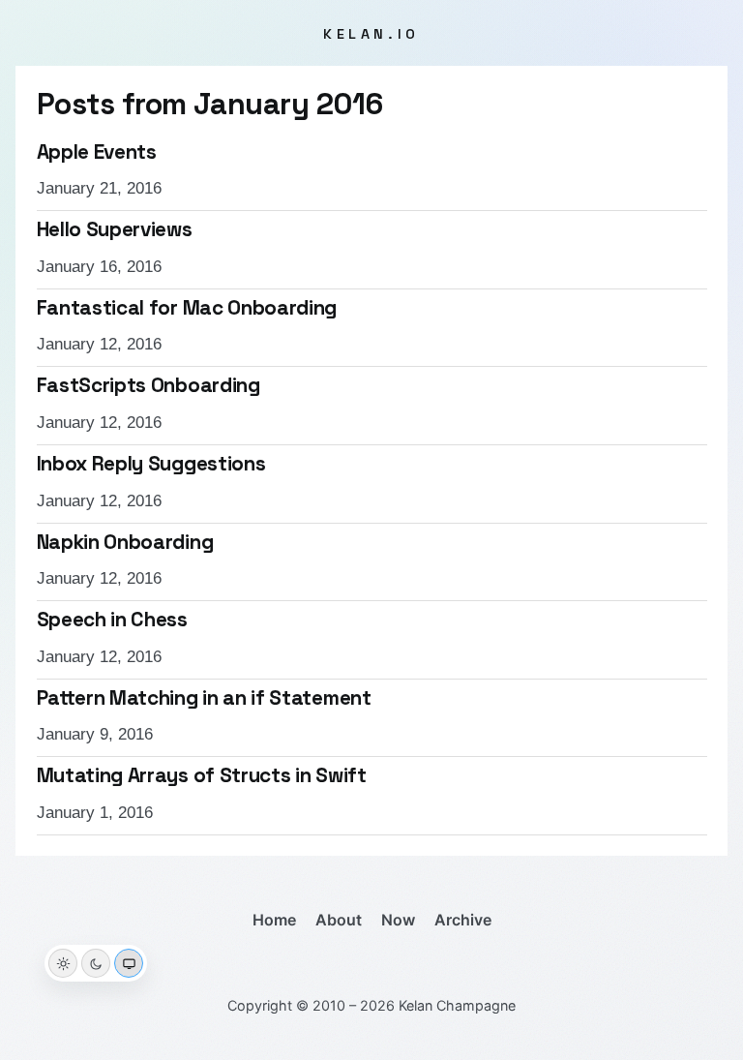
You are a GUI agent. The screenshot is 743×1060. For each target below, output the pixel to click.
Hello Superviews (115, 229)
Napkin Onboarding (125, 542)
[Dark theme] (95, 963)
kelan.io (371, 34)
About (338, 919)
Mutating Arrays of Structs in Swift (202, 775)
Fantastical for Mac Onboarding (187, 307)
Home (274, 919)
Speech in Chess (112, 619)
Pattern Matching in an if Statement (204, 698)
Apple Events (97, 152)
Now (398, 919)
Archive (462, 919)
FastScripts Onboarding (148, 385)
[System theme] (128, 963)
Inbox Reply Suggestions (151, 463)
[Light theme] (62, 963)
